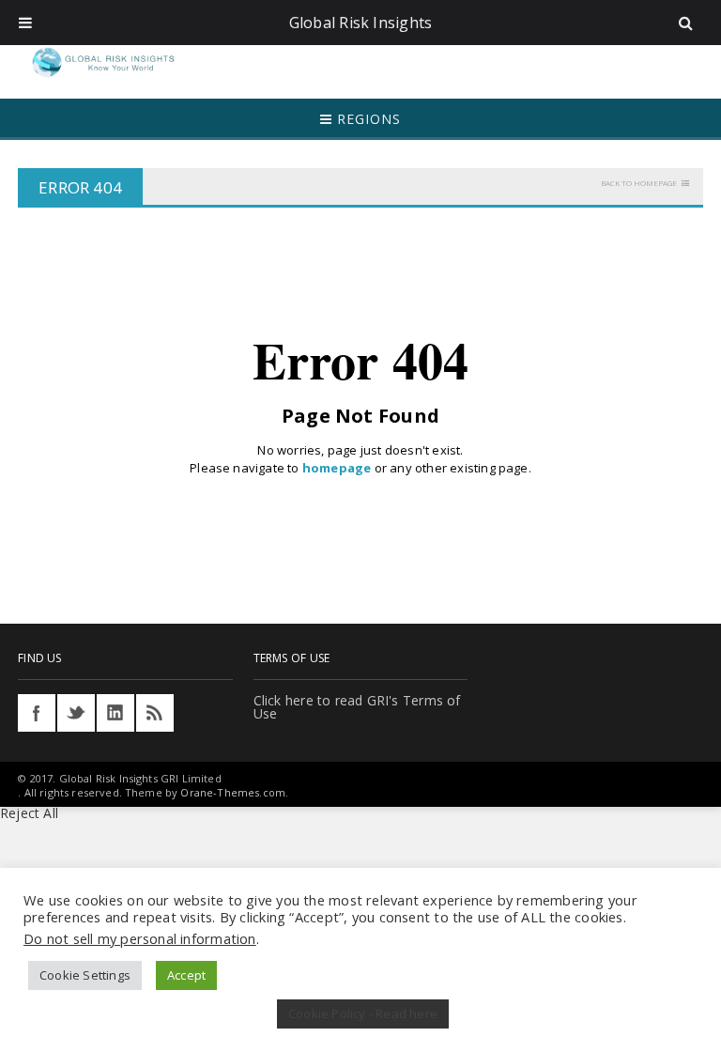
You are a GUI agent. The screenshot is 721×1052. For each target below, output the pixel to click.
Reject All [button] (29, 813)
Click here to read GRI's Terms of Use (357, 706)
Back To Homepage (639, 183)
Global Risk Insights (361, 22)
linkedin (115, 713)
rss (155, 713)
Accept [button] (186, 975)
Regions (366, 119)
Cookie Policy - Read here (362, 1013)
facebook (36, 713)
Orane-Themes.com (232, 792)
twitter (76, 713)
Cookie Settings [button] (84, 975)
